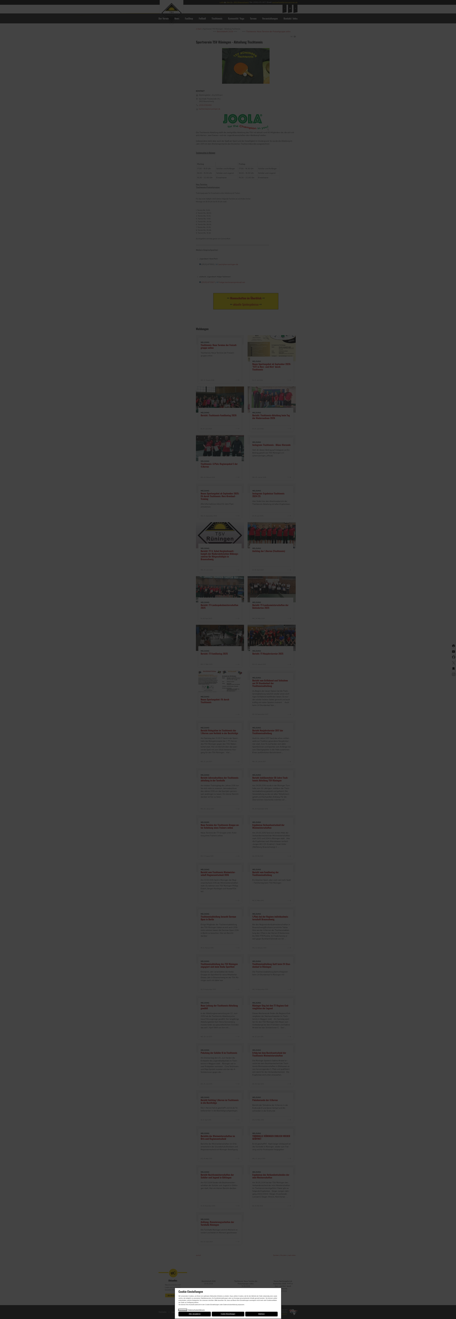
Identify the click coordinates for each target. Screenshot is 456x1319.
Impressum (182, 1310)
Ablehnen (261, 1314)
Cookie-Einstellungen (228, 1314)
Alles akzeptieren (194, 1314)
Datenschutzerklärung (196, 1310)
